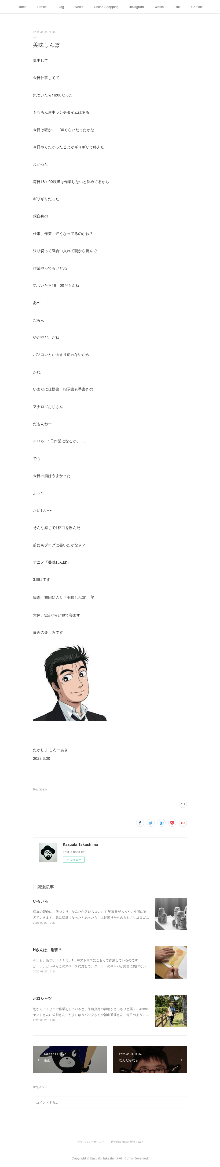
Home (22, 6)
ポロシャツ (42, 998)
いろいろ (40, 901)
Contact (197, 6)
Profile (42, 6)
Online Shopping (106, 6)
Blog (60, 6)
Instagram (136, 6)
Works (159, 6)
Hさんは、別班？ (47, 949)
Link (177, 6)
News (79, 6)
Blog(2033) (40, 789)
